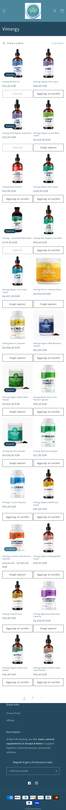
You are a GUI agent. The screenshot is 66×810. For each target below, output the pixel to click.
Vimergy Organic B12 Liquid (45, 187)
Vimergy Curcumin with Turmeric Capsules (16, 557)
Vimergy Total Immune (12, 187)
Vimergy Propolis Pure (12, 614)
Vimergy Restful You (11, 81)
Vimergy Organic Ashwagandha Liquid (47, 557)
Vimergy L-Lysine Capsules (14, 502)
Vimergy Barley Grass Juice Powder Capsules (45, 398)
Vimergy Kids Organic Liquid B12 (47, 238)
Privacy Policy (13, 713)
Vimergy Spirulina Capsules (45, 451)
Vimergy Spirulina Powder (13, 451)
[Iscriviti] (55, 771)
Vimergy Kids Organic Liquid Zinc (17, 133)
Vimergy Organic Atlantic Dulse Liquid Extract (46, 669)
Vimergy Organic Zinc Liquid (45, 81)
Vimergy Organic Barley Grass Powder (15, 398)
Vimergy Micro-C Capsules (13, 343)
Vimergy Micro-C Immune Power (47, 289)
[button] (4, 10)
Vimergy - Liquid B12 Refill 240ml (16, 238)
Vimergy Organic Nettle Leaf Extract (14, 669)
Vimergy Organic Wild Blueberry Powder (47, 344)
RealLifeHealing (36, 809)
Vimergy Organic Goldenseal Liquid (45, 503)
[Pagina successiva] (41, 697)
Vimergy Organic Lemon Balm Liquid (46, 134)
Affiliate (10, 720)
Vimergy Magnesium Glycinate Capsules (46, 615)
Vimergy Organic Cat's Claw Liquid (14, 290)
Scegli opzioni (48, 147)
